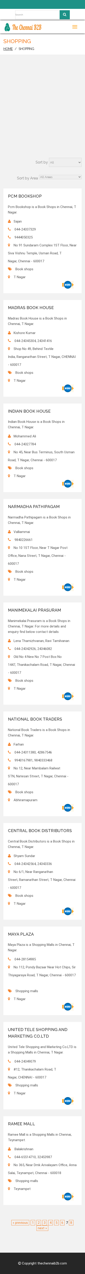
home (8, 49)
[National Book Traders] (68, 808)
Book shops (24, 269)
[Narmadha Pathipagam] (68, 587)
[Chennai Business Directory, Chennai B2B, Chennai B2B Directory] (23, 27)
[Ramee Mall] (68, 1196)
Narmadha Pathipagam (34, 506)
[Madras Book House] (68, 388)
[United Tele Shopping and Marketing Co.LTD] (68, 1101)
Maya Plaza (21, 934)
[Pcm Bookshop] (68, 285)
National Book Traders (35, 719)
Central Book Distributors (40, 830)
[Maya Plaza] (68, 1007)
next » (42, 1228)
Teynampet (22, 1189)
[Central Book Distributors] (68, 911)
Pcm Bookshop (25, 196)
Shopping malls (26, 991)
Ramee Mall (21, 1123)
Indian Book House (29, 411)
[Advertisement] (42, 113)
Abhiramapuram (25, 800)
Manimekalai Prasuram (34, 610)
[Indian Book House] (68, 484)
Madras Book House (31, 307)
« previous (20, 1223)
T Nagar (20, 277)
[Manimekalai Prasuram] (68, 696)
